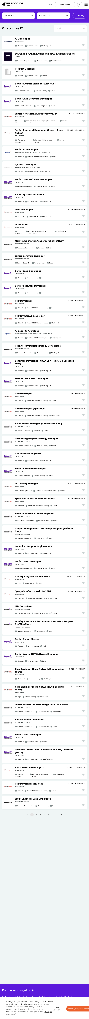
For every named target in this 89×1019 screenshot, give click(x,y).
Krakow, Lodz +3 (23, 263)
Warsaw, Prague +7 (24, 61)
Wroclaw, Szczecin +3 (25, 520)
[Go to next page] (61, 814)
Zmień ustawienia (57, 1008)
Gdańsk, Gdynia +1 (23, 490)
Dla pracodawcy (65, 4)
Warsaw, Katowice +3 (24, 711)
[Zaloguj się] (79, 4)
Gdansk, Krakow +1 (23, 91)
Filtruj (81, 15)
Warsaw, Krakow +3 (24, 353)
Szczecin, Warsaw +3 (24, 806)
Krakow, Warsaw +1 (24, 106)
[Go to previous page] (28, 814)
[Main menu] (86, 4)
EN (50, 4)
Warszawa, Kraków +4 (25, 248)
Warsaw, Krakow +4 (24, 538)
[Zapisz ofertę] (83, 45)
